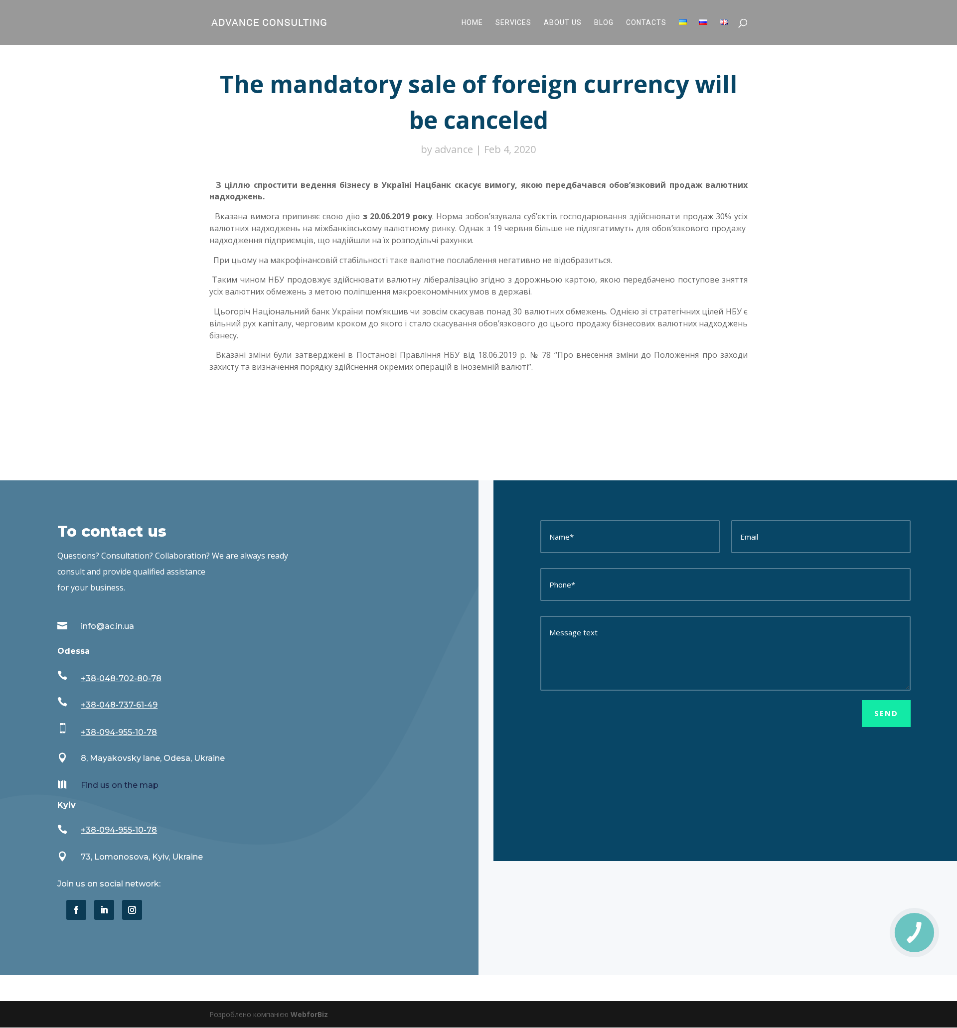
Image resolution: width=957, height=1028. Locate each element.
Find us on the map (120, 785)
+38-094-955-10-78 (119, 732)
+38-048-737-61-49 (119, 705)
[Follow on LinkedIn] (104, 910)
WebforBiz (309, 1014)
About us (563, 22)
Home (472, 22)
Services (513, 22)
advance (454, 149)
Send (886, 713)
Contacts (646, 22)
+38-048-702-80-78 (121, 678)
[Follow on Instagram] (132, 910)
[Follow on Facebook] (76, 910)
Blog (604, 22)
